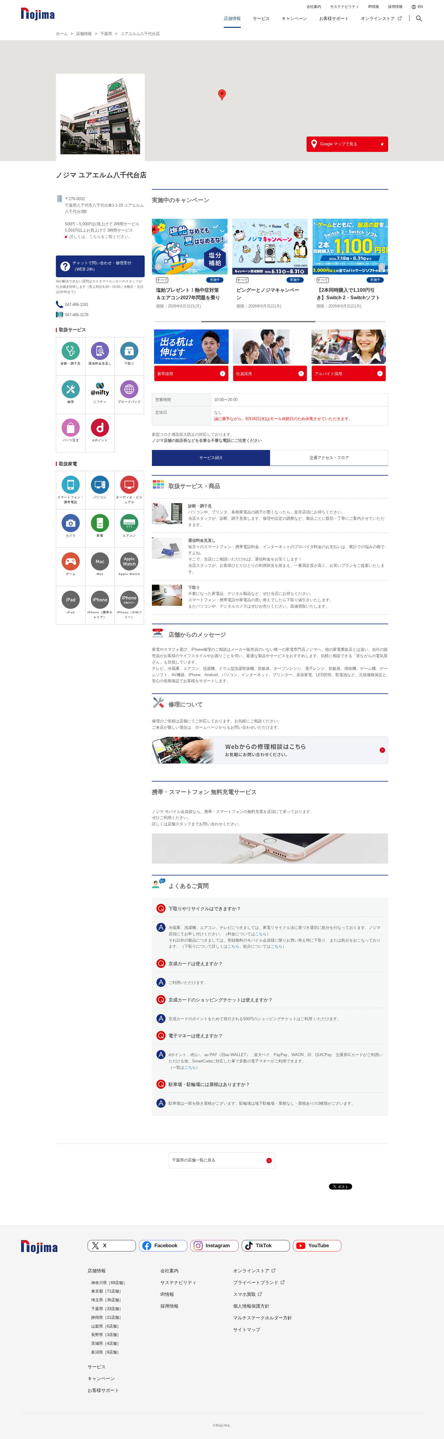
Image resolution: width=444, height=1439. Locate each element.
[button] (418, 18)
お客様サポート (334, 18)
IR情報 (373, 7)
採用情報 (395, 7)
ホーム (62, 33)
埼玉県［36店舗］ (107, 1300)
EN (420, 7)
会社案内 (314, 7)
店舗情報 (232, 18)
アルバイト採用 (328, 373)
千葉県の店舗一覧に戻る (193, 1160)
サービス (261, 18)
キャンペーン (294, 18)
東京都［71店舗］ (107, 1291)
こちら (261, 934)
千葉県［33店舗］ (107, 1308)
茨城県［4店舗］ (106, 1343)
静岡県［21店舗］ (107, 1317)
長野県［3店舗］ (106, 1334)
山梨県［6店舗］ (106, 1326)
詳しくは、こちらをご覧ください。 (100, 236)
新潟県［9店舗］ (106, 1352)
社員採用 (244, 373)
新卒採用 (165, 373)
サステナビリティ (344, 7)
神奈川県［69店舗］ (109, 1282)
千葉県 (106, 33)
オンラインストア (378, 18)
